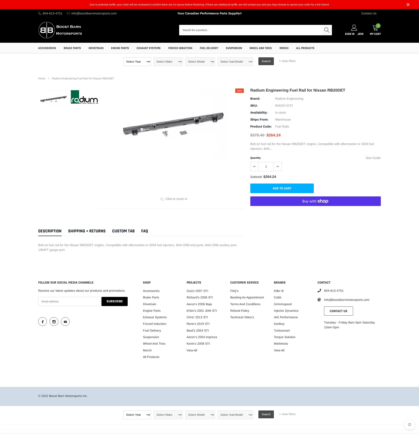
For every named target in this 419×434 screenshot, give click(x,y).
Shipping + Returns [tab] (87, 231)
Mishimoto (281, 343)
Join (360, 34)
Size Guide (373, 158)
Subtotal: (256, 177)
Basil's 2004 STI (198, 330)
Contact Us (368, 13)
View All (192, 350)
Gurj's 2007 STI (197, 291)
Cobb (277, 297)
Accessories (47, 48)
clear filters (287, 61)
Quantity (255, 157)
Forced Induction (180, 48)
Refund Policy (239, 310)
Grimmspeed (283, 304)
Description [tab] (50, 231)
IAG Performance (286, 317)
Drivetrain (96, 48)
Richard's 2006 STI (200, 297)
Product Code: (261, 126)
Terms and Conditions (245, 304)
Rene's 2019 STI (198, 323)
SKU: (254, 105)
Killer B (278, 291)
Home (41, 78)
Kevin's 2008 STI (198, 343)
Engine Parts (120, 48)
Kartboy (279, 323)
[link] (53, 99)
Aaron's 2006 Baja (199, 304)
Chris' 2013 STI (197, 317)
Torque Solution (284, 337)
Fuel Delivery (209, 48)
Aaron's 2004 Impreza (202, 337)
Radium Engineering (289, 98)
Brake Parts (72, 48)
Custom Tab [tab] (123, 231)
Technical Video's (242, 317)
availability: (259, 112)
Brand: (255, 98)
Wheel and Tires (261, 48)
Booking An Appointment (247, 297)
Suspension (234, 48)
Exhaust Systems (149, 48)
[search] (326, 30)
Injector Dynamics (286, 310)
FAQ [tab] (144, 231)
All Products (305, 48)
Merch (284, 48)
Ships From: (259, 119)
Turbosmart (282, 330)
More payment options (315, 211)
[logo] (60, 30)
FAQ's (234, 291)
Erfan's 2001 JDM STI (202, 310)
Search (266, 61)
